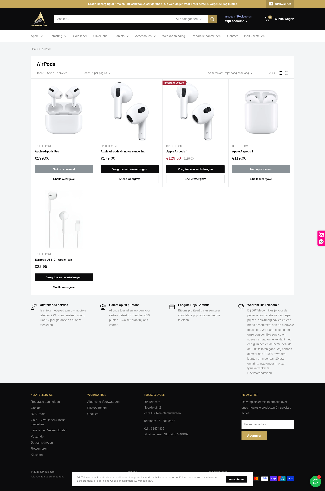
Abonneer (254, 435)
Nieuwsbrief (283, 3)
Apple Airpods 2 (242, 151)
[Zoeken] (212, 19)
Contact (232, 36)
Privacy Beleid (97, 408)
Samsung (55, 36)
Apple (35, 36)
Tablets (120, 36)
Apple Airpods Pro (47, 151)
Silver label (100, 36)
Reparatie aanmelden (206, 36)
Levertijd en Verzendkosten (49, 430)
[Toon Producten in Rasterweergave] (280, 73)
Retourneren (39, 448)
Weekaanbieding (173, 36)
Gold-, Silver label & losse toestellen (48, 422)
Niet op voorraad (64, 169)
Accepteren (236, 479)
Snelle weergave (64, 178)
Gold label (80, 36)
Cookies (92, 414)
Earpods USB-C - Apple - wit (53, 259)
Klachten (37, 454)
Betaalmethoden (42, 442)
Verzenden (38, 436)
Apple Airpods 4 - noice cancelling (123, 151)
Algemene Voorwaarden (103, 401)
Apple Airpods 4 (176, 151)
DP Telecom (43, 146)
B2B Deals (38, 414)
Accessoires (143, 36)
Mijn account (235, 21)
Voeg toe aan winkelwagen (129, 169)
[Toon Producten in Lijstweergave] (286, 73)
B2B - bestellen (254, 36)
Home (34, 48)
